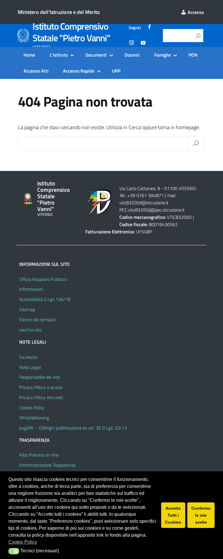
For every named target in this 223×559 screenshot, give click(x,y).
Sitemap (27, 309)
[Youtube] (143, 43)
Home (29, 54)
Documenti (96, 54)
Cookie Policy (31, 407)
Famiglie (162, 54)
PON (192, 54)
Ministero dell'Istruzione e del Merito (59, 12)
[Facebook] (149, 27)
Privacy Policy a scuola (40, 387)
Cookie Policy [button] (22, 542)
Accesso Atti (36, 70)
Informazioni (31, 289)
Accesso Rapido (78, 70)
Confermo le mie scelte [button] (201, 515)
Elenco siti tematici (37, 319)
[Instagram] (131, 43)
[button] (13, 551)
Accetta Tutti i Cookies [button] (173, 515)
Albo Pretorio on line (38, 454)
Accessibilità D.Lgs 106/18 (44, 299)
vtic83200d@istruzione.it (143, 202)
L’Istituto (59, 54)
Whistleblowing (34, 417)
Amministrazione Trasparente (47, 464)
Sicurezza (28, 357)
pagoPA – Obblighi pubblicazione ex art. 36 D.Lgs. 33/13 (73, 427)
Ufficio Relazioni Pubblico (43, 279)
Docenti (132, 54)
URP (116, 70)
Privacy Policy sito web (41, 397)
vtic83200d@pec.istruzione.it (156, 209)
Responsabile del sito (39, 377)
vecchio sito (30, 329)
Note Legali (30, 367)
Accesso (195, 12)
